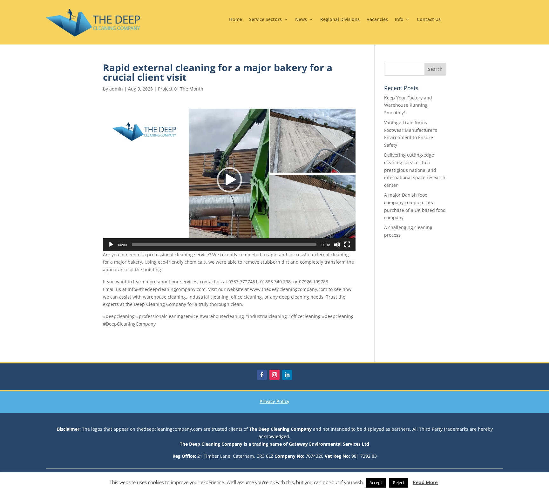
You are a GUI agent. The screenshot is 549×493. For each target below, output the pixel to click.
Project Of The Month (180, 89)
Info (399, 19)
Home (235, 19)
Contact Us (429, 19)
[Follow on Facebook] (262, 375)
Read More (425, 482)
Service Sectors (265, 19)
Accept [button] (375, 482)
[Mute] (337, 244)
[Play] (111, 244)
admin (116, 89)
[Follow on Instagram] (274, 375)
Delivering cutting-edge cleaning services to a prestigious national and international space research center (414, 170)
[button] (229, 179)
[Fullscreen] (347, 244)
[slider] (224, 244)
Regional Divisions (340, 19)
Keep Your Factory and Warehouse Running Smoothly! (408, 105)
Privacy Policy (274, 401)
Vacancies (377, 19)
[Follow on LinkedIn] (287, 375)
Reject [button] (398, 482)
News (301, 19)
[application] (229, 180)
